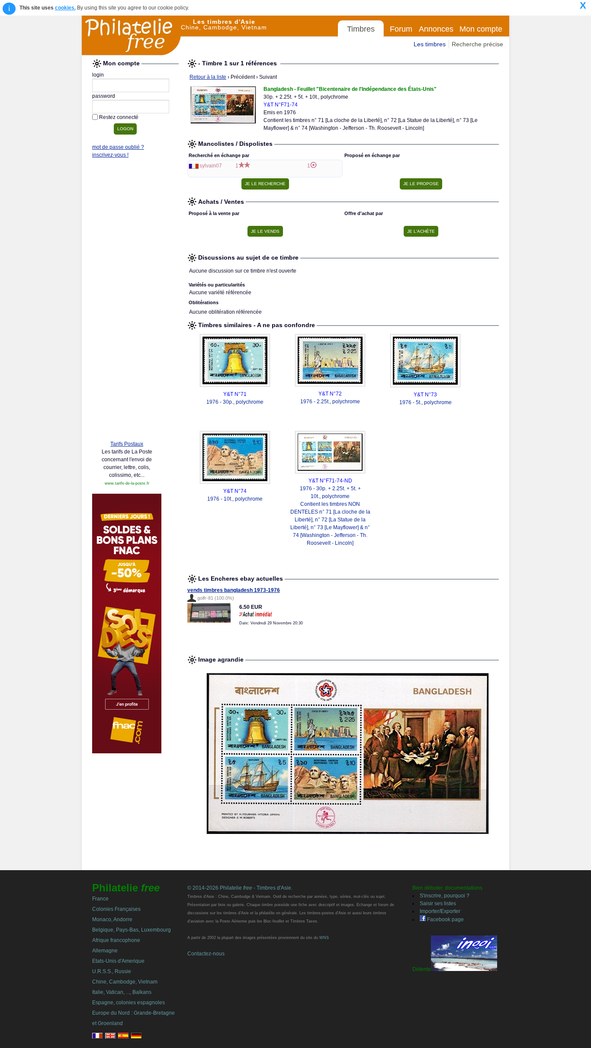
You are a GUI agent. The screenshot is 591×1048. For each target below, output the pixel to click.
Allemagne (105, 951)
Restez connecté (118, 117)
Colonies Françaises (116, 909)
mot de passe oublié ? (118, 147)
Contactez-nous (206, 954)
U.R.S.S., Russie (111, 971)
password (103, 96)
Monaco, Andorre (112, 919)
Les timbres (430, 44)
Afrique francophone (116, 940)
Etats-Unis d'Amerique (118, 961)
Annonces (436, 29)
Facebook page (445, 919)
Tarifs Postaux (126, 444)
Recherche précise (477, 44)
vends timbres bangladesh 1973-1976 (233, 590)
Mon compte (480, 29)
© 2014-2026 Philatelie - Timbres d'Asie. (239, 888)
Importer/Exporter (440, 911)
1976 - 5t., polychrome (425, 402)
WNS (324, 937)
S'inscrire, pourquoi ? (444, 896)
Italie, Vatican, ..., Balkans (121, 992)
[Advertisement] (126, 301)
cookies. (65, 8)
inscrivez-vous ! (110, 155)
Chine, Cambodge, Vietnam (124, 982)
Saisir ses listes (438, 903)
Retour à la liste (208, 77)
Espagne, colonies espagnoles (128, 1003)
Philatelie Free (131, 35)
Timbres (361, 29)
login (98, 75)
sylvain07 (210, 166)
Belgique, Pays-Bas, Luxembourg (131, 930)
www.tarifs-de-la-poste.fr (127, 483)
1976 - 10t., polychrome (235, 499)
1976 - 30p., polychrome (234, 402)
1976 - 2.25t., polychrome (330, 402)
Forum (401, 29)
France (100, 899)
